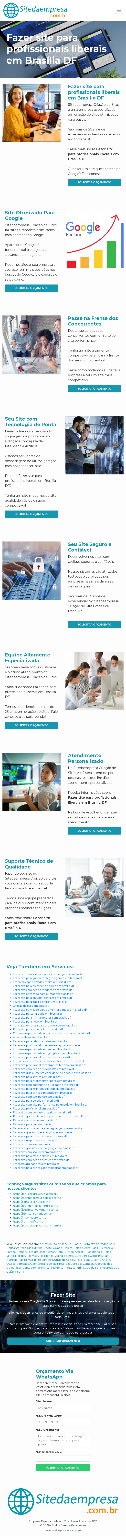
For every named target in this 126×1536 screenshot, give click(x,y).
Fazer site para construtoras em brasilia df (40, 1136)
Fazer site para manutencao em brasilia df (40, 1156)
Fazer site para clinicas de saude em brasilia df (42, 1092)
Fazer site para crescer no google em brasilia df (43, 986)
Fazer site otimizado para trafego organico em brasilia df (49, 1128)
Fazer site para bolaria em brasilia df (36, 1100)
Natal (59, 1251)
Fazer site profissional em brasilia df (36, 1108)
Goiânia (58, 1248)
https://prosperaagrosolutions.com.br (37, 1225)
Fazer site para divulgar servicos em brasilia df (42, 997)
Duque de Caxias (63, 1259)
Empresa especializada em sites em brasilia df (42, 982)
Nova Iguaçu (83, 1259)
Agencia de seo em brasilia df (31, 1037)
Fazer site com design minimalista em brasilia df (43, 1069)
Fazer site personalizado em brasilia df (37, 1013)
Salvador (102, 1244)
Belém (68, 1248)
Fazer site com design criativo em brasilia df (41, 1160)
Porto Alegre (82, 1248)
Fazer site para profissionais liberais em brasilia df (44, 1080)
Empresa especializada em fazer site (74, 1324)
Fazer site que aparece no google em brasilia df (44, 1148)
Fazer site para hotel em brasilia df (35, 1021)
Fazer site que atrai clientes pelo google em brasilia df (48, 1116)
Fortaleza (89, 1244)
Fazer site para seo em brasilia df (34, 1124)
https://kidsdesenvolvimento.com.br (36, 1209)
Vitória (59, 1255)
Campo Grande (16, 1251)
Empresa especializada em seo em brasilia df (41, 1049)
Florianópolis (94, 1251)
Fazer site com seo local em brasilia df (37, 1152)
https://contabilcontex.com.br (32, 1201)
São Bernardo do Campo (35, 1259)
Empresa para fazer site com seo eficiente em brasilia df (49, 1061)
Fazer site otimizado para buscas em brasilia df (43, 994)
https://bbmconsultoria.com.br (33, 1213)
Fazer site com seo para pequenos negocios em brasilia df (50, 974)
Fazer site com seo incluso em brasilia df (39, 1096)
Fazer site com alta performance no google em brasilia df (50, 1104)
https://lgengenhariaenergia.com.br (36, 1205)
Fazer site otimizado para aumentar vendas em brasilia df (50, 1009)
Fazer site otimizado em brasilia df (35, 1120)
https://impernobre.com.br (30, 1217)
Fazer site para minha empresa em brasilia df (42, 1017)
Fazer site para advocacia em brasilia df (38, 1029)
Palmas (69, 1255)
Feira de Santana (60, 1267)
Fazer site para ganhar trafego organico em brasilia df (47, 978)
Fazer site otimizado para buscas (69, 1332)
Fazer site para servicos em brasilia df (36, 1077)
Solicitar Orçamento (94, 182)
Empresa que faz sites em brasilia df (36, 1164)
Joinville (43, 1267)
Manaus (26, 1248)
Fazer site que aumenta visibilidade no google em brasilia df (52, 1073)
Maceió (108, 1248)
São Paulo (45, 1244)
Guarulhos (82, 1255)
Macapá (20, 1255)
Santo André (102, 1259)
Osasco (11, 1263)
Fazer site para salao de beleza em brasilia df (41, 1041)
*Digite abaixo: (49, 1451)
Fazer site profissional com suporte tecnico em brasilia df (49, 1065)
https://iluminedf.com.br (28, 1221)
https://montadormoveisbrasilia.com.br (38, 1197)
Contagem (30, 1267)
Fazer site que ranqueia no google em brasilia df (44, 1132)
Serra (20, 1271)
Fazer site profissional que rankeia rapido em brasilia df (48, 1045)
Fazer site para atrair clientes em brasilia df (40, 1001)
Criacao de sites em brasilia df (32, 1005)
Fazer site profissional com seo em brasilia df (41, 1057)
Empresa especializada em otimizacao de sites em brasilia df (51, 1033)
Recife (48, 1248)
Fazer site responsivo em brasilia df (35, 1140)
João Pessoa (47, 1251)
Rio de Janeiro (62, 1244)
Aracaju (80, 1251)
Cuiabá (69, 1251)
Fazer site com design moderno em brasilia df (42, 990)
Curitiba (37, 1248)
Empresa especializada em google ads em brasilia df (46, 1053)
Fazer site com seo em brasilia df (34, 1144)
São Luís (97, 1248)
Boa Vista (32, 1255)
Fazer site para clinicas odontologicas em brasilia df (46, 1167)
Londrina (78, 1267)
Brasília (77, 1244)
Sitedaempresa (72, 1530)
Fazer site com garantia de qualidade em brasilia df (46, 1084)
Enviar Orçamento (64, 1467)
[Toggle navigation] (118, 10)
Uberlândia (37, 1263)
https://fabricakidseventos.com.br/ (35, 1193)
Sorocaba (23, 1263)
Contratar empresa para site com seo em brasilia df (45, 1025)
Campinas (96, 1255)
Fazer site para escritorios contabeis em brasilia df (45, 1088)
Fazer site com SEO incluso (60, 1328)
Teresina (32, 1251)
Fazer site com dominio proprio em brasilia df (42, 1112)
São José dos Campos (79, 1263)
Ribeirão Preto (55, 1263)
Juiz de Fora (93, 1267)
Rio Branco (46, 1255)
